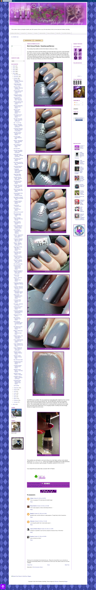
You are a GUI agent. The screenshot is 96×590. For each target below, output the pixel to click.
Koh (47, 485)
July (15, 391)
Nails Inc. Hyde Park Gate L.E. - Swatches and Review (18, 279)
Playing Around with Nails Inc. (18, 315)
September (16, 387)
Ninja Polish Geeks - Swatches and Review (18, 253)
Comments (77, 104)
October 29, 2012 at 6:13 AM (40, 513)
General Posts (38, 40)
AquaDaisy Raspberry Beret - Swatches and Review (18, 272)
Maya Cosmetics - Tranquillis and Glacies (17, 223)
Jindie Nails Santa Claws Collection (17, 84)
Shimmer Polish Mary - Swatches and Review (18, 106)
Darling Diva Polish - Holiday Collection (18, 95)
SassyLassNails (35, 486)
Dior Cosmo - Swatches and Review (17, 209)
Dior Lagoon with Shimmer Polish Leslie (17, 215)
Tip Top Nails (16, 385)
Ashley (31, 498)
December (16, 74)
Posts (76, 102)
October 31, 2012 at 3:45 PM (40, 536)
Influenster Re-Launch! (18, 212)
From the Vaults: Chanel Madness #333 (18, 137)
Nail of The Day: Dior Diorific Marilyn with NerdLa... (18, 190)
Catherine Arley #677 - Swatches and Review (18, 308)
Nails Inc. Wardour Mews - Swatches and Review (18, 244)
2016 (14, 66)
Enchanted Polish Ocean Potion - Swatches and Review (17, 267)
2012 (14, 73)
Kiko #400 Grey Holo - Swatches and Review (18, 327)
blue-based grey (34, 485)
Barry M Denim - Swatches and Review (17, 318)
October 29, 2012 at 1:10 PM (47, 528)
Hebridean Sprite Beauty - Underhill (18, 374)
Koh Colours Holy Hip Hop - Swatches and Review (18, 163)
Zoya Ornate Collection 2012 (17, 206)
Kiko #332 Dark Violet (18, 359)
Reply (31, 501)
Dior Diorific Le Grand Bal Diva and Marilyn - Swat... (18, 198)
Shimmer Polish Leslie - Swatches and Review (18, 92)
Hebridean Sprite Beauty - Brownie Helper (18, 357)
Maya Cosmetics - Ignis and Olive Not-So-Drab (18, 219)
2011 (14, 404)
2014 (14, 69)
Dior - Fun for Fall (17, 122)
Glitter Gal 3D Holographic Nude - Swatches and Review (18, 296)
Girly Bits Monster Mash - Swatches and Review (18, 178)
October (16, 78)
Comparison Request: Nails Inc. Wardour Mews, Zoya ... (18, 240)
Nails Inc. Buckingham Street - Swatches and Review (18, 141)
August (15, 389)
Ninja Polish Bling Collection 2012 (17, 175)
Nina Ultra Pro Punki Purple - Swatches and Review (18, 120)
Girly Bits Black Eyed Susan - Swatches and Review (18, 186)
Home (48, 564)
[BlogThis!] (46, 483)
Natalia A (32, 513)
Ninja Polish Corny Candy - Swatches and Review (18, 257)
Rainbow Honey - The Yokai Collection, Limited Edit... (18, 337)
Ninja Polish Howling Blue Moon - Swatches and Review (18, 248)
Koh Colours (50, 485)
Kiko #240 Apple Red (18, 263)
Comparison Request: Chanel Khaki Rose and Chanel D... (18, 312)
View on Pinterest (50, 33)
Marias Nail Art (33, 505)
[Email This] (44, 483)
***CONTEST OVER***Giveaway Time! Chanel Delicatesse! (18, 171)
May (15, 394)
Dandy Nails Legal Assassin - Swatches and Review (18, 155)
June (15, 393)
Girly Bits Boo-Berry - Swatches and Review (18, 182)
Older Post (67, 564)
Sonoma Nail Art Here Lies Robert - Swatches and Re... (18, 194)
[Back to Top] (2, 587)
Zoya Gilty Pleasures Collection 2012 (18, 167)
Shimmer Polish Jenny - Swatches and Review (18, 102)
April (15, 396)
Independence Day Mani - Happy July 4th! (82, 202)
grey (38, 485)
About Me (58, 33)
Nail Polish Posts (28, 40)
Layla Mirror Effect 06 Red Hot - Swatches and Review (18, 288)
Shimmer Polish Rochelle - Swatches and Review (18, 81)
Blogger (65, 581)
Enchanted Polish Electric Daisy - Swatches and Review (17, 382)
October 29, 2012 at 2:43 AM (43, 505)
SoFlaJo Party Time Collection (82, 185)
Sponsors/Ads (42, 33)
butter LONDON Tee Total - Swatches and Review (18, 349)
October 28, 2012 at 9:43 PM (40, 498)
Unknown (32, 521)
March (15, 398)
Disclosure (30, 33)
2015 (14, 67)
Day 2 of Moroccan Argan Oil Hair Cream (18, 145)
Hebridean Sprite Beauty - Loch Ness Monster (18, 370)
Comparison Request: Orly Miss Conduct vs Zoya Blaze (18, 129)
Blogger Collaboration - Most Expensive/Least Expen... (18, 332)
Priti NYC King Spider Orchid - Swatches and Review (18, 151)
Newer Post (29, 564)
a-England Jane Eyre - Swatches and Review (18, 362)
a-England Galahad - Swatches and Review (18, 202)
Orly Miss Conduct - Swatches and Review (18, 133)
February (16, 400)
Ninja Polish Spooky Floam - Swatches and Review (18, 261)
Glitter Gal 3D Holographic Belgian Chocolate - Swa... (18, 292)
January (16, 402)
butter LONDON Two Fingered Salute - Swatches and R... (18, 227)
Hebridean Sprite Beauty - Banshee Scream (18, 353)
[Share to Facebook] (49, 483)
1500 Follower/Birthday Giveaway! (82, 162)
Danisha (32, 536)
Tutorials (36, 33)
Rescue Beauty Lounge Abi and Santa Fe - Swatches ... (17, 231)
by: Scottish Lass (14, 36)
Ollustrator (56, 581)
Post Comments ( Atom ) (38, 567)
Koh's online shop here (37, 461)
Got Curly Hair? (17, 148)
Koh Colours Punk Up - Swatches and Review (18, 159)
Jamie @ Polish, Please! (35, 528)
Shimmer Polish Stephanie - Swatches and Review (17, 111)
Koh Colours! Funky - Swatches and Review (18, 116)
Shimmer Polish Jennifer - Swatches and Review (18, 88)
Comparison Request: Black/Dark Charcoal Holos (18, 284)
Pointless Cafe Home (14, 33)
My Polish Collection (66, 33)
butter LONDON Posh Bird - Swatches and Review (18, 345)
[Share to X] (47, 483)
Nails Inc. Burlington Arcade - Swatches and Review (18, 125)
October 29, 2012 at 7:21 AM (41, 521)
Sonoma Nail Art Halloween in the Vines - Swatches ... (18, 98)
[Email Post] (42, 483)
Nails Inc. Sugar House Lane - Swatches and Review (18, 236)
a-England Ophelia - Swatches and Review (18, 366)
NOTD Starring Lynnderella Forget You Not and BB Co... (18, 323)
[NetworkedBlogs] (79, 118)
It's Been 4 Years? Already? (82, 147)
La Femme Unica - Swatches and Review (17, 301)
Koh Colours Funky (57, 485)
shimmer (40, 486)
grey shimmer (42, 485)
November (16, 76)
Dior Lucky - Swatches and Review (18, 304)
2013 (14, 71)
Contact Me (23, 33)
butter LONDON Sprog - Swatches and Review (18, 341)
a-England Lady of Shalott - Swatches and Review (18, 377)
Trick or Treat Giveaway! (16, 275)
